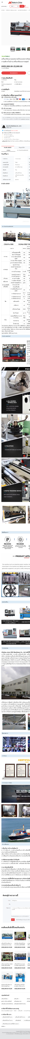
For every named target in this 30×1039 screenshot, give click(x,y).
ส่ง (13, 919)
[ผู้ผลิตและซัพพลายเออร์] (15, 2)
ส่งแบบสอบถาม (14, 73)
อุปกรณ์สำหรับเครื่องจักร (22, 10)
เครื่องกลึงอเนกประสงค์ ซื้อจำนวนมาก (11, 1023)
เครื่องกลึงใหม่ (4, 998)
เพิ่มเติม (3, 1026)
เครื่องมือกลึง (18, 1020)
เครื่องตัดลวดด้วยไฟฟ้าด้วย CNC (7, 1003)
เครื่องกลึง (16, 998)
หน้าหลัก (3, 10)
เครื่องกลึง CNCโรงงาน (7, 1017)
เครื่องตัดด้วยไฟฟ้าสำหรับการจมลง (20, 1003)
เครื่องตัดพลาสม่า (18, 1001)
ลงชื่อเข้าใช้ (4, 141)
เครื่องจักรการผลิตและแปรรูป (11, 10)
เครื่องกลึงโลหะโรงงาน (7, 1020)
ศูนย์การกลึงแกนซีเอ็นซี (6, 1001)
